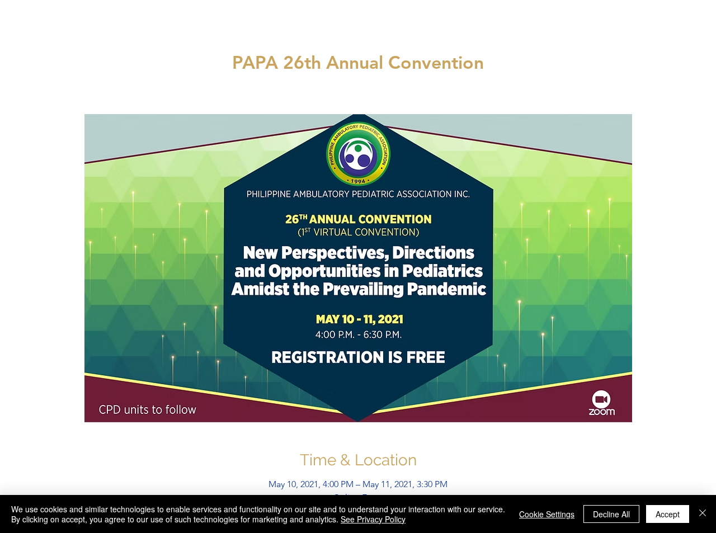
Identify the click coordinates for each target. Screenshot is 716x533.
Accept (668, 514)
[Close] (702, 514)
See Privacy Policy (373, 519)
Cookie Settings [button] (546, 514)
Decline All (611, 514)
